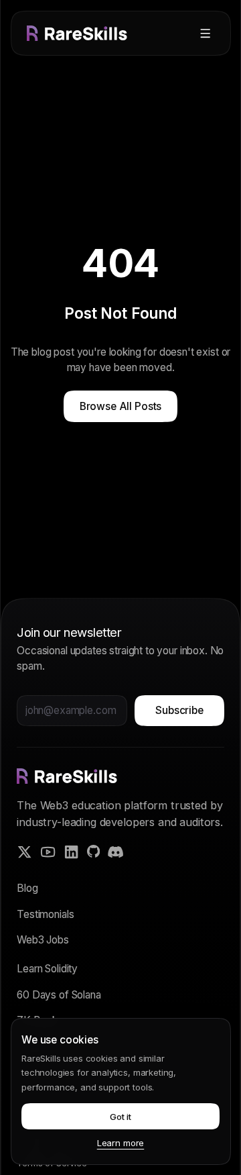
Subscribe (179, 710)
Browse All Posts (121, 406)
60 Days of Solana (58, 994)
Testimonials (45, 914)
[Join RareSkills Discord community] (115, 852)
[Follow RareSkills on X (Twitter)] (24, 852)
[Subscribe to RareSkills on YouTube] (48, 852)
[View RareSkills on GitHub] (93, 851)
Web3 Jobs (43, 939)
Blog (27, 888)
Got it (120, 1116)
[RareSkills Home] (77, 33)
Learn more (120, 1142)
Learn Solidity (47, 968)
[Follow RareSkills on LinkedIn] (71, 852)
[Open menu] (205, 33)
